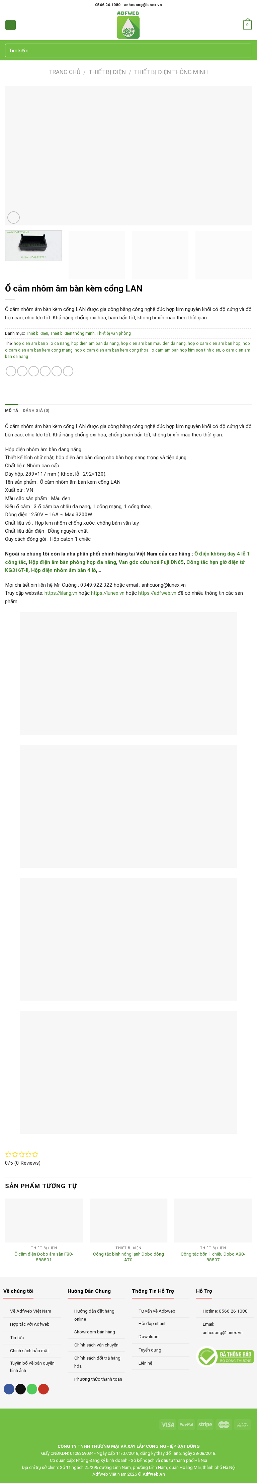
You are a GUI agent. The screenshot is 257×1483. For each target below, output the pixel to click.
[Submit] (245, 50)
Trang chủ (64, 72)
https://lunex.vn (107, 593)
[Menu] (10, 25)
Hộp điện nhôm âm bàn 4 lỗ (63, 570)
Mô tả (11, 410)
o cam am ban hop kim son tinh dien (186, 350)
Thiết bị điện (107, 72)
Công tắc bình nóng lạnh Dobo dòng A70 (128, 1257)
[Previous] (18, 155)
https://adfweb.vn (157, 593)
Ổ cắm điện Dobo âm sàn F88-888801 (43, 1257)
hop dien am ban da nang (95, 343)
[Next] (239, 155)
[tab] (11, 410)
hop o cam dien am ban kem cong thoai (112, 350)
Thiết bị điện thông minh (171, 72)
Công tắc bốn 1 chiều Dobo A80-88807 (213, 1257)
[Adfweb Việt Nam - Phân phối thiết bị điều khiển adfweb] (128, 25)
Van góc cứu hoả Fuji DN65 (151, 562)
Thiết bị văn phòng (114, 333)
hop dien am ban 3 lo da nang (41, 343)
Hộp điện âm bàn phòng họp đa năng (72, 562)
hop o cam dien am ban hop (214, 343)
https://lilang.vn (62, 593)
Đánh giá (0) (36, 410)
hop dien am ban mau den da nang (153, 343)
